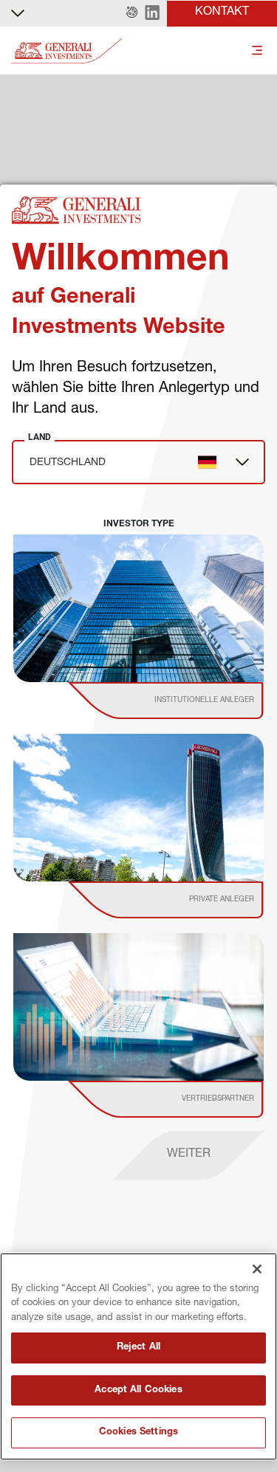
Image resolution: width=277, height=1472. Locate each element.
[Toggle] (257, 51)
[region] (138, 1356)
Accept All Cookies (138, 1390)
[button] (132, 13)
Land (39, 437)
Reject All (138, 1347)
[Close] (257, 1269)
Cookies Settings (138, 1432)
